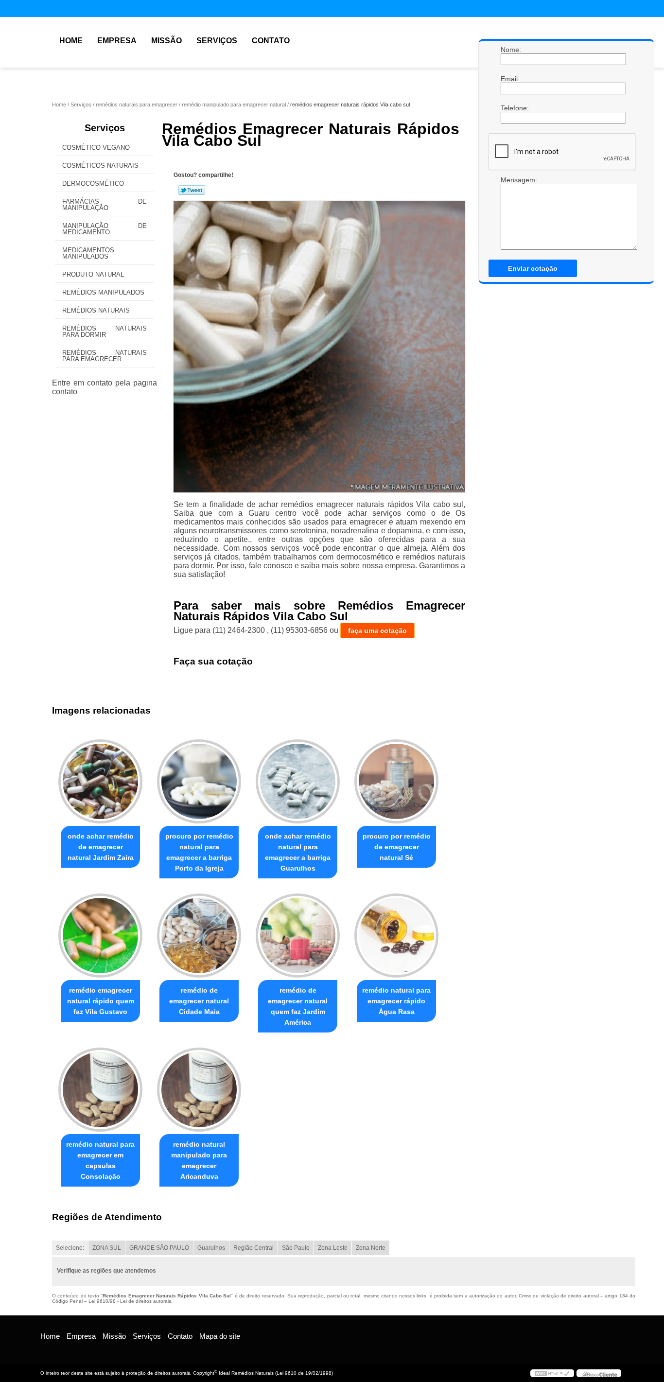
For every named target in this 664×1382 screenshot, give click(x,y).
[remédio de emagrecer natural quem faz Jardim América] (298, 935)
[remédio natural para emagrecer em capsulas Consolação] (100, 1090)
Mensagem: (510, 180)
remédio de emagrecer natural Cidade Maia (199, 1000)
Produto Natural (93, 274)
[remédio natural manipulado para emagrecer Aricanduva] (199, 1090)
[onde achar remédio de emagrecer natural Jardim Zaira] (100, 781)
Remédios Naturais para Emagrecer (104, 356)
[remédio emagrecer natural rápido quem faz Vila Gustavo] (100, 935)
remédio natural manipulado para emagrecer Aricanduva (199, 1160)
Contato (271, 40)
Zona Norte (370, 1247)
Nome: (510, 49)
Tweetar (191, 190)
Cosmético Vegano (96, 147)
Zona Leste (333, 1247)
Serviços (216, 40)
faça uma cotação (377, 630)
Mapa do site (219, 1336)
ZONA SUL (106, 1247)
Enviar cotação (533, 268)
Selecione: (70, 1247)
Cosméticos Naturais (100, 165)
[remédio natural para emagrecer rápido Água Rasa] (396, 935)
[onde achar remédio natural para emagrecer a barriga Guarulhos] (298, 781)
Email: (510, 79)
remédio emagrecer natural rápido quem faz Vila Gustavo (100, 1000)
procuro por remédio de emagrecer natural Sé (397, 846)
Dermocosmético (93, 183)
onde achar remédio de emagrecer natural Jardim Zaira (101, 846)
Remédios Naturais (96, 310)
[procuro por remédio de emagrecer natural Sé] (396, 781)
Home (71, 40)
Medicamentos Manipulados (88, 253)
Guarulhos (211, 1247)
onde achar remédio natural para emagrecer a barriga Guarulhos (298, 852)
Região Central (253, 1247)
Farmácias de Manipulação (104, 204)
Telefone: (510, 108)
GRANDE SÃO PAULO (159, 1247)
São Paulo (296, 1247)
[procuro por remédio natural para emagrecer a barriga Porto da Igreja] (199, 781)
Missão (166, 40)
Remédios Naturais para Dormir (104, 331)
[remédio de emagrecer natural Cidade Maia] (199, 935)
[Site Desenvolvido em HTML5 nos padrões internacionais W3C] (552, 1373)
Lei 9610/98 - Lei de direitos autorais (129, 1301)
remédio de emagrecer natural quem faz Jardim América (298, 1006)
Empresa (117, 40)
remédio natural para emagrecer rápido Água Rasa (396, 1000)
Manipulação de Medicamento (104, 229)
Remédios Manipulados (103, 292)
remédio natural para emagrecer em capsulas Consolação (100, 1160)
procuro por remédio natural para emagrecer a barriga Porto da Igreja (199, 852)
